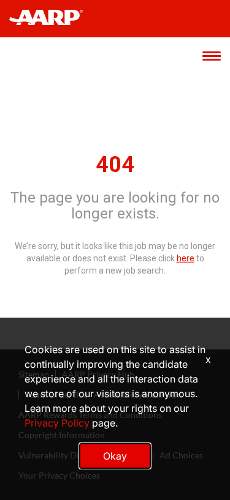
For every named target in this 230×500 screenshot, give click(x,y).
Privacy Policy (57, 423)
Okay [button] (115, 456)
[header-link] (51, 18)
